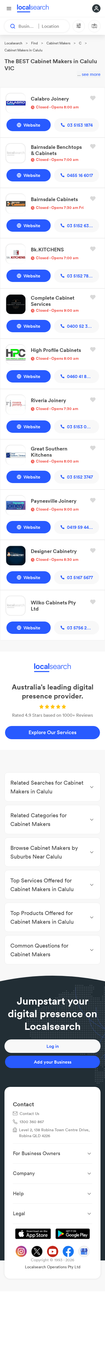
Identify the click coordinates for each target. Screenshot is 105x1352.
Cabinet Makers (58, 43)
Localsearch (13, 43)
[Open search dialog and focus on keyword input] (10, 26)
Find (34, 43)
